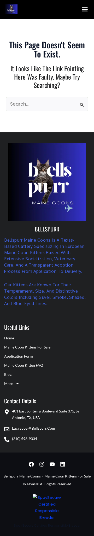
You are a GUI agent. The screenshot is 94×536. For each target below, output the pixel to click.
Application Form (18, 356)
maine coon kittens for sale (27, 347)
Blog (7, 374)
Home (9, 338)
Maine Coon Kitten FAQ (23, 365)
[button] (85, 9)
